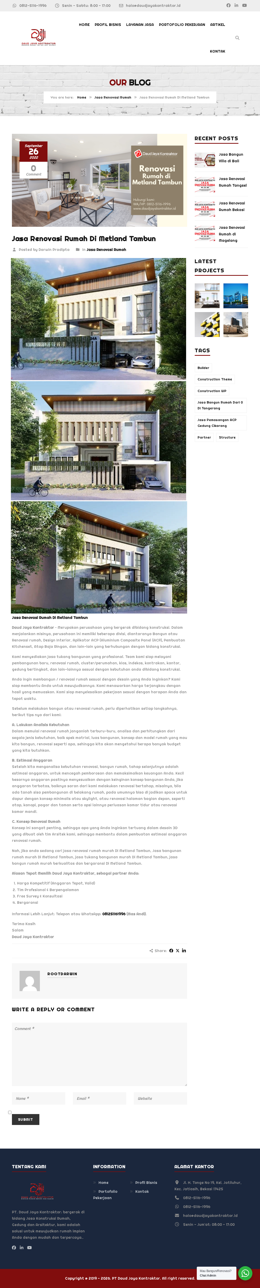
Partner (204, 437)
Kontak (217, 51)
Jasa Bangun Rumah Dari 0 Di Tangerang (220, 405)
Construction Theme (215, 379)
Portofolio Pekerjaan (182, 24)
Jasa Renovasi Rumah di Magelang (232, 234)
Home (84, 24)
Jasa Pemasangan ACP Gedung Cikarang (217, 423)
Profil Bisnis (108, 24)
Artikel (217, 24)
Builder (203, 368)
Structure (227, 437)
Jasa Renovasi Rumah (112, 97)
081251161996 (113, 914)
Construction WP (212, 391)
